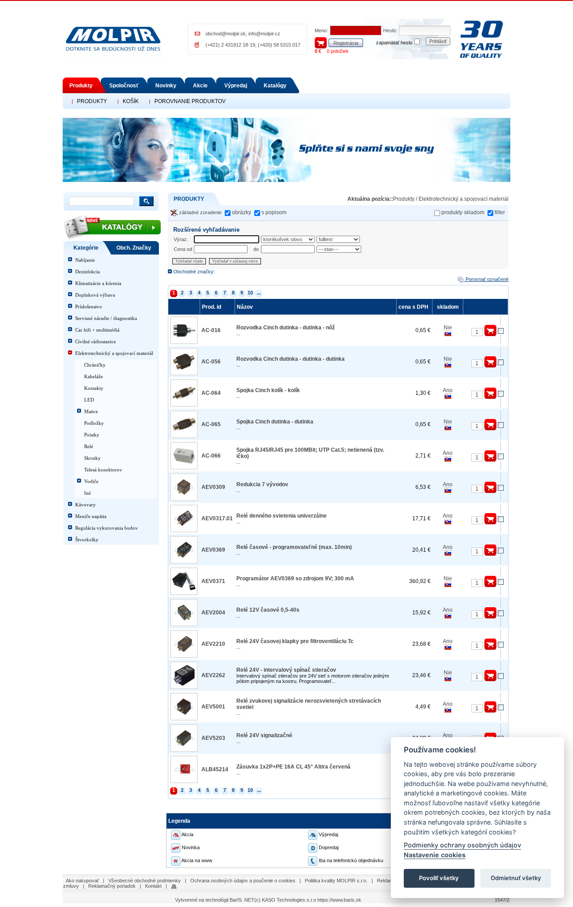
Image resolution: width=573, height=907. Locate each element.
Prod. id (212, 307)
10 (250, 292)
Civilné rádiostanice (95, 341)
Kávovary (85, 504)
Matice (91, 411)
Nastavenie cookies (435, 855)
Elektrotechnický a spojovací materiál (114, 353)
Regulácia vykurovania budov (106, 528)
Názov (245, 307)
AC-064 (211, 393)
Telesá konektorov (103, 469)
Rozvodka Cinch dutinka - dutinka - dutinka (290, 359)
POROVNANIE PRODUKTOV (190, 101)
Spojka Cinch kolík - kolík (268, 390)
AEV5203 (213, 738)
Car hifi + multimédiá (97, 330)
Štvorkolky (86, 539)
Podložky (94, 423)
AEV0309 (213, 487)
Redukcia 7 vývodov (262, 484)
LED (89, 399)
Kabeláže (93, 376)
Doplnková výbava (95, 295)
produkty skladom (462, 212)
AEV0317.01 (217, 518)
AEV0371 (213, 581)
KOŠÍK (131, 101)
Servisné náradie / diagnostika (106, 318)
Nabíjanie (85, 260)
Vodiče (91, 481)
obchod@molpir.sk (225, 33)
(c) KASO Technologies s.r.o (285, 900)
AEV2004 (213, 612)
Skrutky (92, 458)
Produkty (81, 85)
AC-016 (211, 330)
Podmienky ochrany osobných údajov (462, 845)
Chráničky (95, 364)
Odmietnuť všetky (516, 878)
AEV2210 (213, 644)
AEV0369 (213, 550)
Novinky (165, 85)
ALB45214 (214, 769)
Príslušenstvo (88, 306)
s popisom (273, 212)
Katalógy (275, 85)
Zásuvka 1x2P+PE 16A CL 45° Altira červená (293, 767)
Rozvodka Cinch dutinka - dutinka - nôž (285, 327)
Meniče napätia (91, 516)
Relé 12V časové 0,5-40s (267, 610)
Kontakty (93, 388)
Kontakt (153, 886)
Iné (87, 493)
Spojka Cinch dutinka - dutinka (274, 422)
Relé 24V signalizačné (264, 735)
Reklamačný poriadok (112, 886)
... (259, 292)
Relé (88, 446)
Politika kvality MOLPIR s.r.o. (336, 880)
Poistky (91, 434)
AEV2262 (213, 675)
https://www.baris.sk (339, 900)
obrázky (241, 212)
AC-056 (211, 361)
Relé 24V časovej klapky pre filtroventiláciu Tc (295, 641)
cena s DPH (414, 307)
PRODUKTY (92, 101)
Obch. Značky (133, 248)
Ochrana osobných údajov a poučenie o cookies (242, 880)
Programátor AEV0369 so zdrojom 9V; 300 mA (295, 578)
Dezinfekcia (87, 271)
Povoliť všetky (439, 878)
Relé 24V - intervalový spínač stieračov (286, 670)
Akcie (200, 85)
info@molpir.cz (264, 33)
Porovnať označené (486, 279)
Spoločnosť (124, 85)
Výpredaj (235, 85)
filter (500, 212)
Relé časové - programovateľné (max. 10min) (294, 547)
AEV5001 (213, 707)
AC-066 (211, 456)
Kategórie (85, 248)
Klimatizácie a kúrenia (98, 283)
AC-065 (211, 424)
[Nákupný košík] (321, 42)
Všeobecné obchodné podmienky (144, 880)
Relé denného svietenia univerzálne (281, 516)
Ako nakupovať (82, 880)
